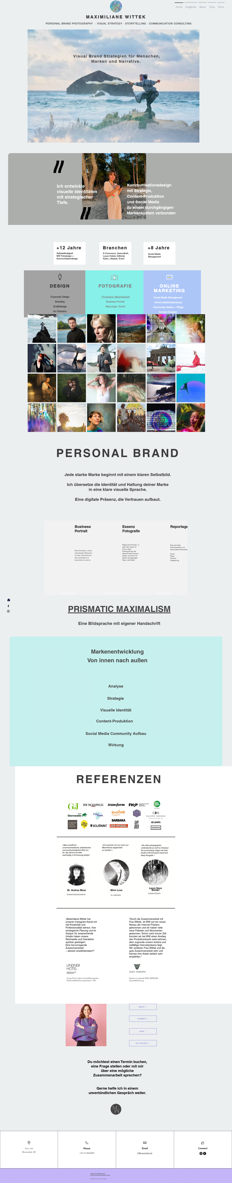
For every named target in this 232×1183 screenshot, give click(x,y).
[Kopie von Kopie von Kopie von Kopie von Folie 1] (72, 593)
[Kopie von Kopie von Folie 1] (66, 593)
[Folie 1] (61, 593)
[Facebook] (204, 1153)
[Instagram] (201, 1153)
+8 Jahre (159, 247)
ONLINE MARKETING (169, 288)
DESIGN (60, 285)
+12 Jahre (69, 247)
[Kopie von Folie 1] (63, 593)
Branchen (115, 247)
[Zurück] (43, 558)
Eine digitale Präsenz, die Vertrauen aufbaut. (118, 499)
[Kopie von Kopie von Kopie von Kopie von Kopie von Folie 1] (75, 593)
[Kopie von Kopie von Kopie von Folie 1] (69, 593)
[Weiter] (93, 558)
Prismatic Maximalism (116, 296)
